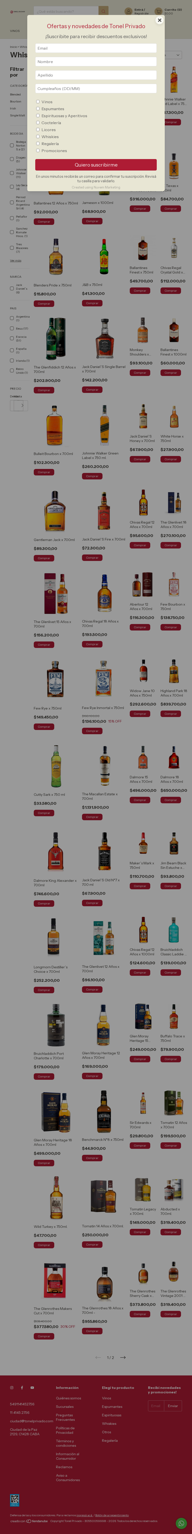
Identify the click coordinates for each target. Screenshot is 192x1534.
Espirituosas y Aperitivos (64, 115)
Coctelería (51, 122)
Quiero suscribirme (96, 165)
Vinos (47, 101)
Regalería (50, 143)
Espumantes (53, 108)
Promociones (54, 150)
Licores (49, 129)
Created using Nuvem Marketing (96, 187)
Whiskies (50, 136)
